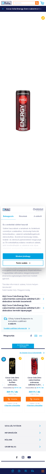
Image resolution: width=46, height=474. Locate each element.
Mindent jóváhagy (23, 256)
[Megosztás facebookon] (31, 338)
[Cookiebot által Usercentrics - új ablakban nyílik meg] (33, 209)
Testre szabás (21, 263)
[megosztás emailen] (35, 338)
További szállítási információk (15, 328)
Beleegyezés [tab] (8, 216)
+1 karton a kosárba (12, 405)
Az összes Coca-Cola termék (31, 353)
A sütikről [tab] (38, 216)
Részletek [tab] (23, 216)
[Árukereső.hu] (23, 467)
